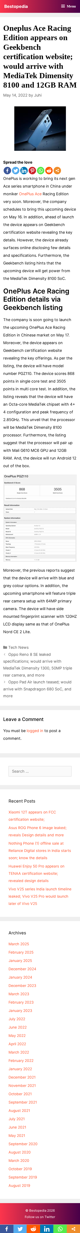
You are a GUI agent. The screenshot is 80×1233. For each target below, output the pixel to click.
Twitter (50, 1217)
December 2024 (22, 969)
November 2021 (22, 1085)
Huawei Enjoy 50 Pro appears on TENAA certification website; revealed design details (36, 873)
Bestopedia (16, 6)
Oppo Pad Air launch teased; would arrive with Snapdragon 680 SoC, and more (37, 689)
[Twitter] (15, 170)
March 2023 (19, 994)
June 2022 (18, 1027)
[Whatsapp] (40, 170)
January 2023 (20, 1010)
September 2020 (23, 1144)
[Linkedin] (24, 170)
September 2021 (23, 1102)
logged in (35, 730)
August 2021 (19, 1110)
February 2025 (21, 952)
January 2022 (20, 1069)
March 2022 (19, 1052)
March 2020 (19, 1160)
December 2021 (22, 1077)
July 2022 (17, 1019)
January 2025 (20, 961)
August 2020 (20, 1152)
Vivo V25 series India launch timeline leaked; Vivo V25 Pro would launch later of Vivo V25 (40, 896)
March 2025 (19, 944)
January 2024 (20, 977)
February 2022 (21, 1060)
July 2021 (17, 1119)
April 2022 (17, 1044)
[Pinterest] (32, 170)
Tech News (18, 647)
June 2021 (17, 1127)
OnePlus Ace (30, 194)
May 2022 (17, 1035)
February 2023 (21, 1002)
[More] (57, 170)
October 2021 (20, 1094)
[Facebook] (7, 170)
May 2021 (17, 1135)
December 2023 (22, 985)
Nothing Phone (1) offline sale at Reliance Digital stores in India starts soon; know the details (40, 850)
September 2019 (23, 1177)
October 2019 (20, 1169)
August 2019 (19, 1185)
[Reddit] (49, 170)
